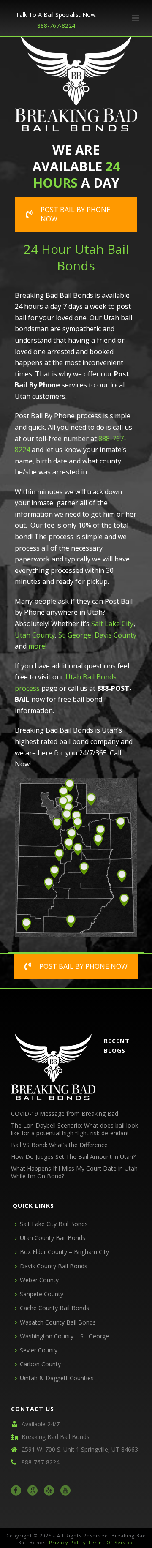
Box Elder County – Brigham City (64, 1252)
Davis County (115, 635)
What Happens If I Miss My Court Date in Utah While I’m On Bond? (74, 1172)
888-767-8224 (56, 26)
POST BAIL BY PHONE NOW (75, 214)
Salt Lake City (112, 623)
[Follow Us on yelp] (49, 1490)
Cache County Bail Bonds (54, 1308)
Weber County (39, 1280)
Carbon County (40, 1364)
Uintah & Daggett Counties (57, 1378)
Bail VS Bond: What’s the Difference (59, 1145)
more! (37, 646)
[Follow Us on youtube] (65, 1490)
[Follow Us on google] (32, 1490)
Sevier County (38, 1350)
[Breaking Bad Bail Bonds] (53, 1067)
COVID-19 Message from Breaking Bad (64, 1113)
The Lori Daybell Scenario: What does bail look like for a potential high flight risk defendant (74, 1129)
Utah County (35, 635)
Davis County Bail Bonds (53, 1266)
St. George (74, 635)
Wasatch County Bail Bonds (58, 1322)
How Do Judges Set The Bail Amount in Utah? (73, 1157)
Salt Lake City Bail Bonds (54, 1224)
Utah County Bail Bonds (52, 1238)
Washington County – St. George (64, 1336)
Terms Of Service (111, 1542)
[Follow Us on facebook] (16, 1490)
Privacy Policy (67, 1542)
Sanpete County (41, 1294)
